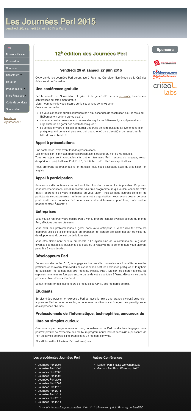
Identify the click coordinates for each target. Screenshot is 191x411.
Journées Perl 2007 (49, 376)
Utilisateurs (13, 75)
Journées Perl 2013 (49, 398)
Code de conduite (16, 102)
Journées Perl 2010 (49, 387)
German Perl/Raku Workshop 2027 (118, 368)
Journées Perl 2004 (49, 364)
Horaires (11, 82)
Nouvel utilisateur (16, 54)
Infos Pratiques (15, 95)
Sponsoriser (13, 109)
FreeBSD (137, 407)
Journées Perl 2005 (49, 368)
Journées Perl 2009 (49, 383)
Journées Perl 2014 (49, 402)
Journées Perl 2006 (49, 372)
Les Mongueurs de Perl (67, 407)
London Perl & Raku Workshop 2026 (118, 364)
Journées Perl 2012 (49, 394)
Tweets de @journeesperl (12, 120)
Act (114, 407)
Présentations (14, 88)
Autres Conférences (107, 357)
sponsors (124, 96)
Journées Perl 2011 (49, 390)
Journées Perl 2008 (49, 379)
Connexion (12, 61)
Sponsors (11, 68)
